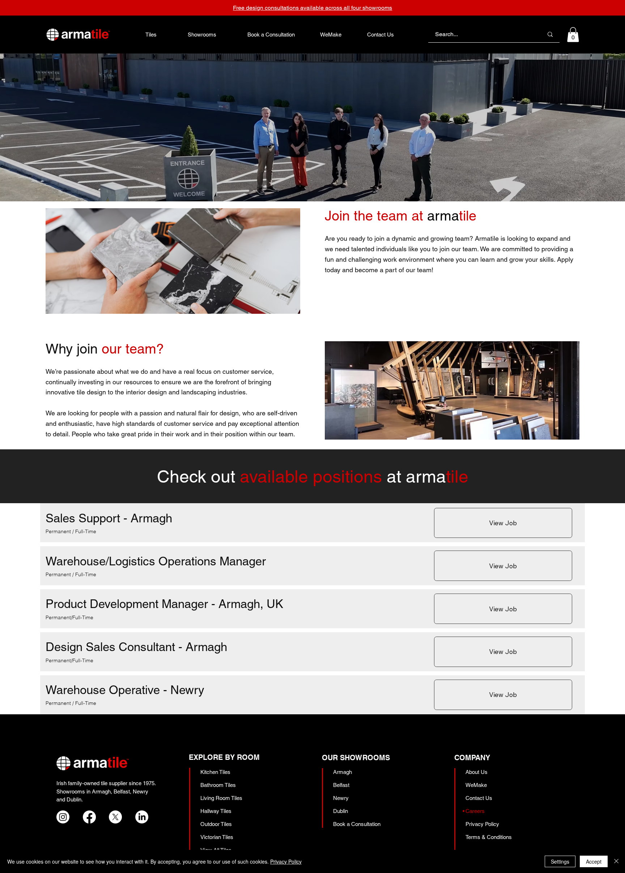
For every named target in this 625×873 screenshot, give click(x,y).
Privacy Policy (286, 861)
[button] (573, 34)
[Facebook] (89, 816)
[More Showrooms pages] (220, 34)
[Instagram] (62, 816)
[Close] (616, 861)
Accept (593, 861)
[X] (115, 816)
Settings (560, 861)
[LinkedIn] (141, 816)
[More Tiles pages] (160, 34)
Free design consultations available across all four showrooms (312, 7)
